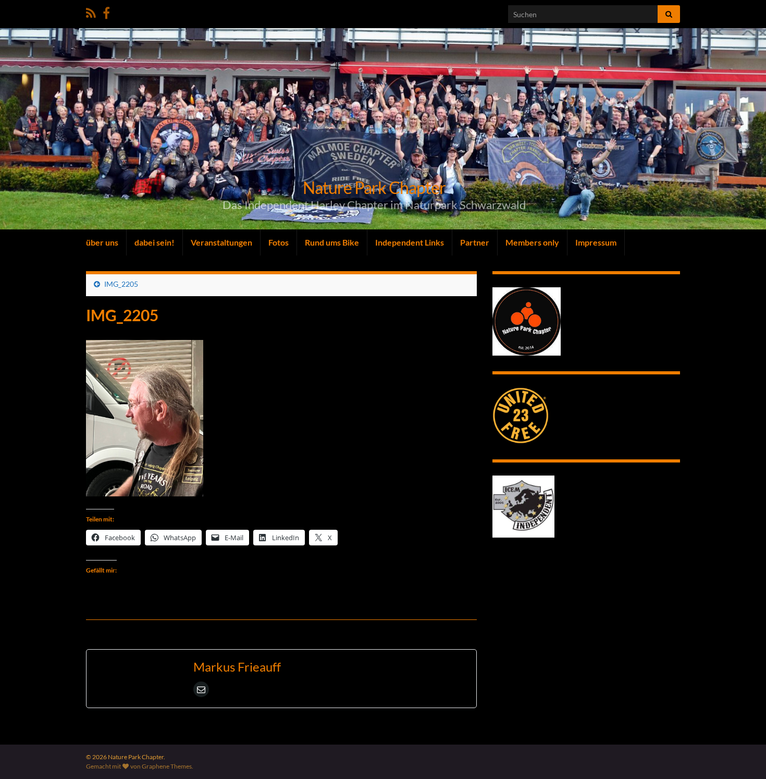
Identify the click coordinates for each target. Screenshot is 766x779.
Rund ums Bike (332, 242)
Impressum (595, 242)
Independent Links (409, 242)
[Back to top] (743, 756)
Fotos (278, 242)
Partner (474, 242)
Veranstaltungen (221, 242)
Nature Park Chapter (374, 187)
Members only (532, 242)
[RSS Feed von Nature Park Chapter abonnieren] (91, 11)
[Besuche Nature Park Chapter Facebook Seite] (106, 11)
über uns (102, 242)
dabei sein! (154, 242)
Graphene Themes (167, 766)
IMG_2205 (121, 283)
